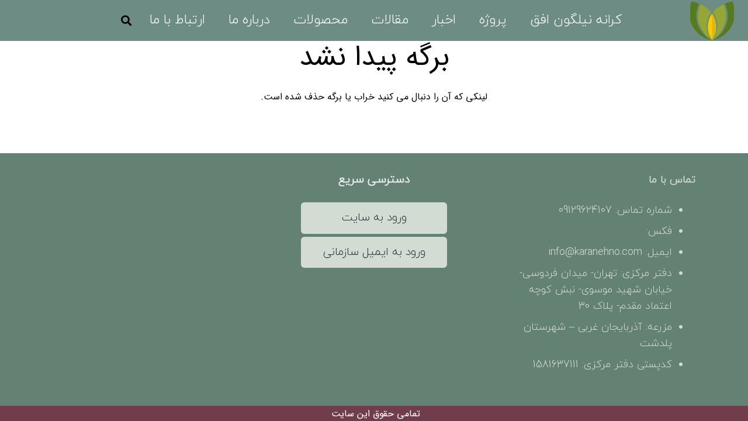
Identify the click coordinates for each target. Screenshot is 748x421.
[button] (468, 20)
